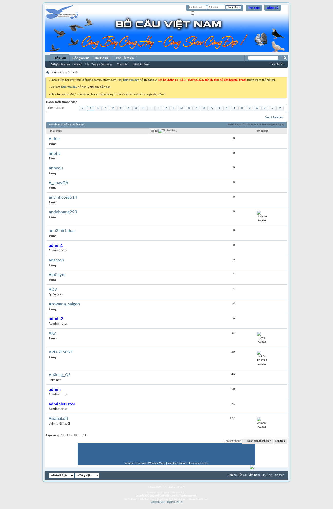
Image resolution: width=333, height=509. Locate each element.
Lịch (86, 64)
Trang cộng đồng (101, 64)
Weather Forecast (135, 463)
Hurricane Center (198, 463)
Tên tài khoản (55, 131)
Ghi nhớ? (200, 13)
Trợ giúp (254, 8)
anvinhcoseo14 (63, 197)
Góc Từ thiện (125, 58)
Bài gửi (154, 131)
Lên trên (280, 441)
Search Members (274, 117)
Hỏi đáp (76, 64)
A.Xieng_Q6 (60, 375)
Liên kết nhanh (141, 64)
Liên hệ (232, 475)
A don (54, 139)
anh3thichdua (62, 231)
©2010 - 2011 (174, 502)
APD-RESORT (61, 352)
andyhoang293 (63, 212)
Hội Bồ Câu (102, 58)
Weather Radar (177, 463)
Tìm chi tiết (276, 64)
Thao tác (122, 64)
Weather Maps (157, 463)
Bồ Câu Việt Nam (249, 475)
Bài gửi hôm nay (60, 64)
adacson (56, 260)
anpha (54, 153)
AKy (52, 333)
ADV (53, 289)
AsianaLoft (58, 418)
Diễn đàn (60, 58)
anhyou (56, 168)
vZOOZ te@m (158, 502)
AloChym (57, 275)
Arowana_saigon (64, 304)
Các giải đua (80, 58)
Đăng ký (272, 8)
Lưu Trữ (267, 475)
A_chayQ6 (58, 183)
